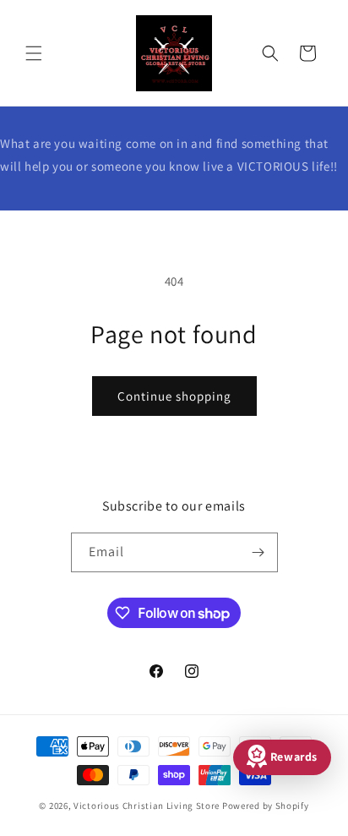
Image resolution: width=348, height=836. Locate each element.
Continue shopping (174, 396)
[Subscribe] (258, 552)
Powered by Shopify (265, 805)
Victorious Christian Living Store (146, 805)
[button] (33, 53)
